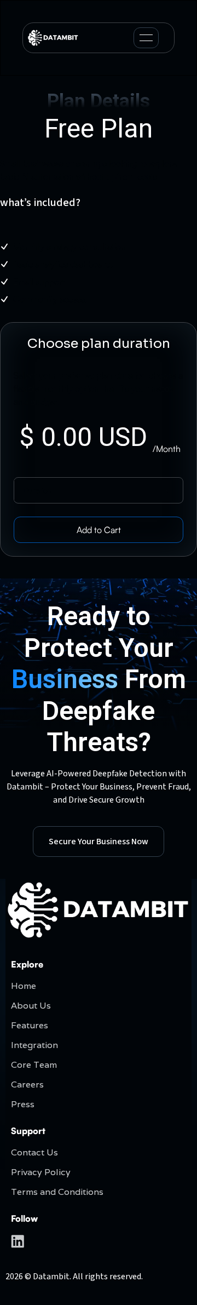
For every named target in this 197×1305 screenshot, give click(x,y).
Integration (34, 1045)
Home (23, 986)
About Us (31, 1005)
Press (22, 1104)
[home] (53, 38)
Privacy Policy (41, 1172)
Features (29, 1025)
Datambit (51, 1276)
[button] (146, 37)
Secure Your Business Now (98, 841)
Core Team (34, 1065)
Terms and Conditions (57, 1192)
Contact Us (34, 1152)
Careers (27, 1084)
